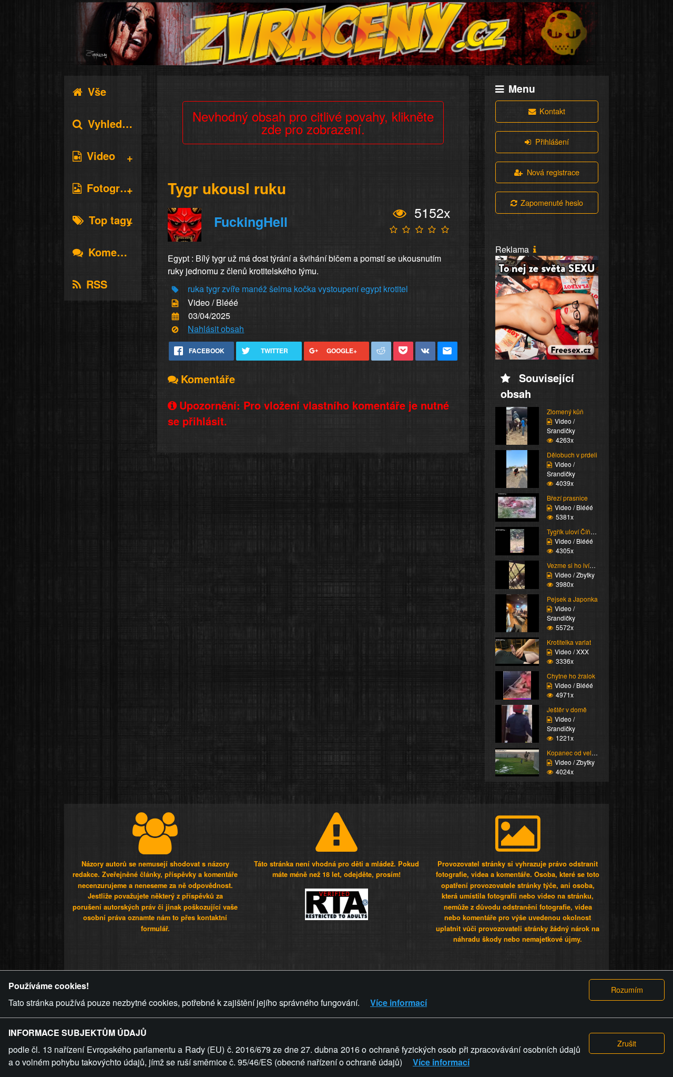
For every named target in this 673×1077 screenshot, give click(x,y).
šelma (280, 289)
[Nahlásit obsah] (175, 329)
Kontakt (552, 110)
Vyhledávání (118, 123)
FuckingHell (251, 221)
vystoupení (338, 289)
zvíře (231, 289)
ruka (196, 289)
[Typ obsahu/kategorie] (175, 303)
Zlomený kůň (565, 411)
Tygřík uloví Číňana (574, 531)
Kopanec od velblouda (579, 752)
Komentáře (115, 252)
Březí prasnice (567, 497)
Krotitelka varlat (569, 641)
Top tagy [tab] (110, 219)
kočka (305, 289)
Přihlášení (552, 141)
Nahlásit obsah (216, 329)
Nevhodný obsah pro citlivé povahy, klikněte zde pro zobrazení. (313, 122)
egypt (371, 289)
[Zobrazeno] (400, 213)
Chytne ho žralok (571, 675)
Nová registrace (553, 171)
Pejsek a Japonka (572, 598)
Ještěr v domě (567, 709)
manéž (254, 289)
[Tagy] (175, 289)
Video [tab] (101, 155)
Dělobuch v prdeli (572, 454)
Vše (97, 91)
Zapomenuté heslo (552, 202)
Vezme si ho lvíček (573, 565)
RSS (96, 284)
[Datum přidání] (175, 316)
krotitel (395, 289)
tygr (213, 289)
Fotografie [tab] (112, 187)
